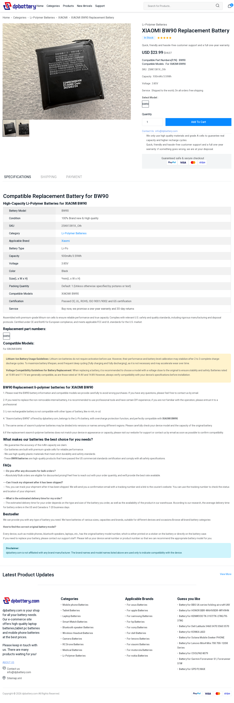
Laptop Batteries (72, 616)
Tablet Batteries (71, 610)
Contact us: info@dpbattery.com (19, 670)
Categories (53, 6)
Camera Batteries (72, 638)
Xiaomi (65, 241)
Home (40, 6)
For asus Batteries (137, 604)
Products (68, 6)
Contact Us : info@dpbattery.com (160, 131)
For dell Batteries (136, 633)
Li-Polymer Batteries (42, 17)
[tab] (9, 128)
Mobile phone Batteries (75, 604)
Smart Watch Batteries (75, 621)
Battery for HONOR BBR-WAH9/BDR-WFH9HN (204, 610)
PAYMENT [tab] (74, 177)
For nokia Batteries (137, 655)
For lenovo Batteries (138, 638)
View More (225, 574)
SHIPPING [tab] (49, 177)
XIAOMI (63, 17)
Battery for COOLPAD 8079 (193, 653)
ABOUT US (8, 662)
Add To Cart (198, 122)
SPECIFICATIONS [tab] (17, 177)
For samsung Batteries (139, 616)
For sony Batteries (137, 627)
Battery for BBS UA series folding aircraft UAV (204, 604)
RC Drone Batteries (73, 644)
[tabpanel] (67, 71)
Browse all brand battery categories (191, 519)
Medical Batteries (72, 650)
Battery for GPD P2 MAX (192, 669)
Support (100, 6)
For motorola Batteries (139, 650)
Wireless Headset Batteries (78, 633)
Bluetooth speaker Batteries (78, 627)
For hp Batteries (136, 621)
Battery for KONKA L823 (192, 632)
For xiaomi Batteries (138, 644)
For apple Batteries (137, 610)
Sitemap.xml (14, 678)
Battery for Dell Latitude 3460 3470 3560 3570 (204, 626)
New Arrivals (84, 6)
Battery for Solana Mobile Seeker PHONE (201, 637)
